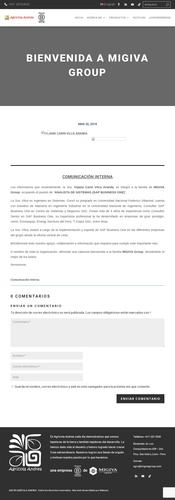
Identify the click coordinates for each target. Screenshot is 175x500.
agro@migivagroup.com (147, 466)
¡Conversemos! (160, 17)
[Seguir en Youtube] (132, 4)
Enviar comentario (140, 399)
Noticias (139, 17)
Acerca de (94, 17)
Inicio (79, 17)
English (109, 4)
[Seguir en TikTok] (139, 4)
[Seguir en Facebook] (119, 4)
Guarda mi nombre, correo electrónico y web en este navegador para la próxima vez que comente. (82, 386)
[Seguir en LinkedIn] (125, 4)
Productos (117, 17)
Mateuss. (104, 490)
